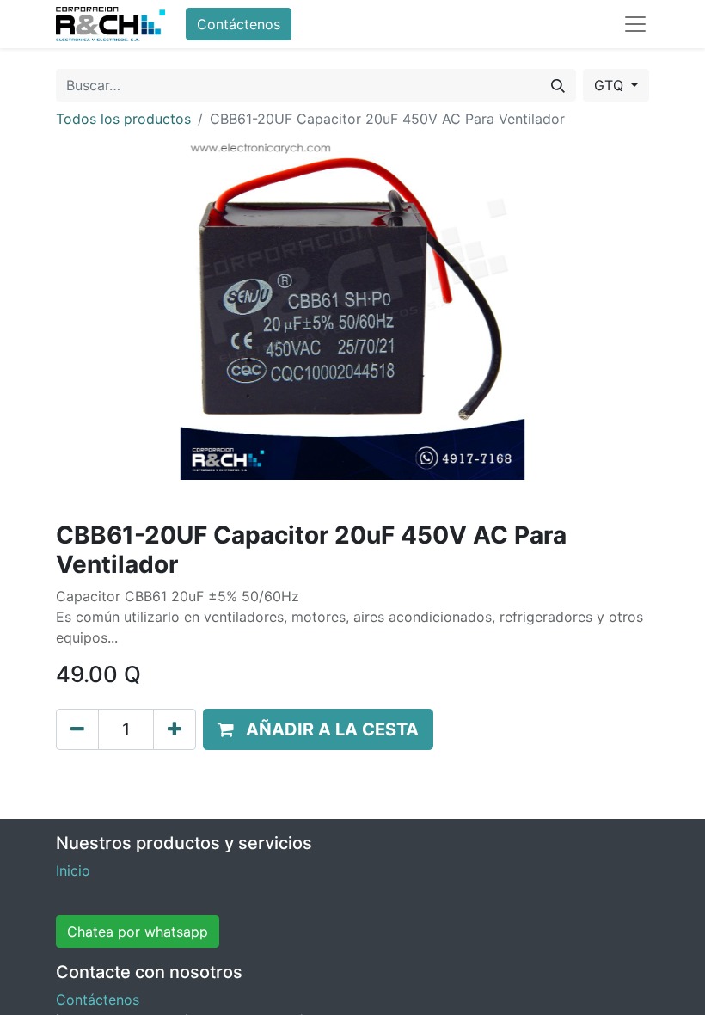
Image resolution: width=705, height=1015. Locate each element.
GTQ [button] (611, 85)
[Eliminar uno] (77, 729)
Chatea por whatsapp (137, 931)
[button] (318, 729)
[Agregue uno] (174, 729)
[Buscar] (558, 85)
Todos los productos (123, 118)
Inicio (73, 870)
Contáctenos (238, 24)
